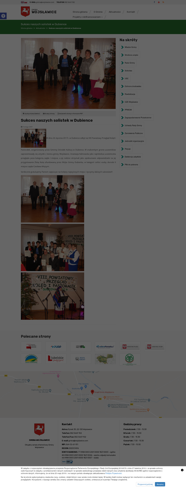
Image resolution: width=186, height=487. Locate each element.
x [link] (182, 470)
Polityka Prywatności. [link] (113, 473)
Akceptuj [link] (160, 484)
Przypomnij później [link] (145, 484)
